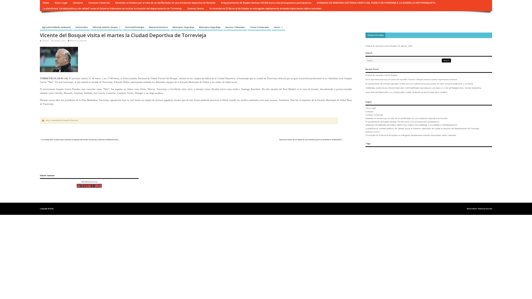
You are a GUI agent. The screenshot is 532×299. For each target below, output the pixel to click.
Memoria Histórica (158, 27)
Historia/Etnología (134, 27)
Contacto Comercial (99, 2)
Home (46, 2)
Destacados (82, 27)
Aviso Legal (61, 2)
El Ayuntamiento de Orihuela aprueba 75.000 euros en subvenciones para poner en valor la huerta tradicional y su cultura (419, 84)
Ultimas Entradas (375, 35)
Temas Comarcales (259, 27)
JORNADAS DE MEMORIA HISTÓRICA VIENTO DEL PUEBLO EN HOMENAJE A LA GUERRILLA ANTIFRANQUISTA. (376, 2)
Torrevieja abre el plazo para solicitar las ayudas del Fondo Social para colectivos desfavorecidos (79, 139)
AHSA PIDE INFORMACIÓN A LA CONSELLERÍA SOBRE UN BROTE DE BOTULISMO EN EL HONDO (406, 92)
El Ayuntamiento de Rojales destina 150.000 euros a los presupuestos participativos (266, 2)
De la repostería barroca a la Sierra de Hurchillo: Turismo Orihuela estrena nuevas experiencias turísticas (411, 79)
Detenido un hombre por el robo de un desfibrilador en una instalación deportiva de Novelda (165, 2)
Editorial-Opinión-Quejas (105, 27)
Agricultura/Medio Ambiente (56, 27)
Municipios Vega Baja (183, 27)
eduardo (45, 40)
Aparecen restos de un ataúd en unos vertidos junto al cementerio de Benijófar (310, 139)
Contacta (78, 2)
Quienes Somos (195, 8)
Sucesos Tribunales (235, 27)
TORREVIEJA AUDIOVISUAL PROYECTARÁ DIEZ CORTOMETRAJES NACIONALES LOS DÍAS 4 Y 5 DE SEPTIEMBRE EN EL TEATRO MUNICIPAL (423, 88)
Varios (277, 27)
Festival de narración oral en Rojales (381, 46)
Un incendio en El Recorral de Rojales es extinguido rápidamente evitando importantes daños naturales (265, 8)
